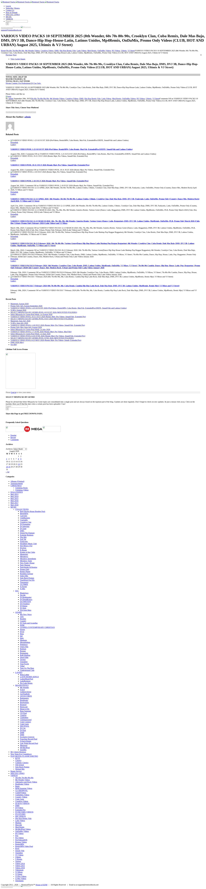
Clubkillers (24, 718)
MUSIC (13, 507)
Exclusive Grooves (27, 737)
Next (14, 55)
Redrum (23, 649)
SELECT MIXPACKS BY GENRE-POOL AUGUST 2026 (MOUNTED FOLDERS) (43, 312)
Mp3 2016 (14, 501)
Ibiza (22, 634)
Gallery (13, 145)
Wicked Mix (20, 769)
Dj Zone (23, 529)
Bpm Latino (24, 675)
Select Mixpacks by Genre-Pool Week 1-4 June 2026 (30, 334)
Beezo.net (24, 707)
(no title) (13, 345)
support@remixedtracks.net (11, 30)
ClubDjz (23, 715)
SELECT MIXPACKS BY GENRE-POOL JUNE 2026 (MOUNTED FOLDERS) (42, 338)
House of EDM (41, 885)
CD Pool (23, 713)
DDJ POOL (24, 726)
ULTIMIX (24, 584)
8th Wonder (24, 687)
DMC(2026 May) (17, 342)
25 (9, 467)
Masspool (23, 745)
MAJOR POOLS (21, 685)
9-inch (22, 690)
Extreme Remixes (26, 535)
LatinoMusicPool (26, 679)
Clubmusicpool (25, 720)
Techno (23, 660)
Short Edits (24, 657)
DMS (81, 99)
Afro (22, 617)
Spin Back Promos (27, 578)
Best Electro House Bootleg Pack (32, 511)
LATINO (18, 672)
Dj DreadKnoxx (26, 599)
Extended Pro (20, 810)
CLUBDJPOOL (21, 791)
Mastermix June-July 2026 (20, 321)
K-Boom (23, 550)
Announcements (16, 483)
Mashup (18, 823)
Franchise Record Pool (28, 739)
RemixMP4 (19, 844)
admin (10, 99)
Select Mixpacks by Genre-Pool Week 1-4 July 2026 (30, 329)
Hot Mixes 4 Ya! (26, 546)
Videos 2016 (20, 868)
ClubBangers (25, 518)
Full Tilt (23, 539)
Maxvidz (18, 825)
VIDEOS (14, 775)
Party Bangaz (25, 565)
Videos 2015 (20, 866)
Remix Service (16, 771)
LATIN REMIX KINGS (29, 677)
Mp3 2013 (14, 494)
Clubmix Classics (21, 763)
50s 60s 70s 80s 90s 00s (40, 99)
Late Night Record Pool (29, 743)
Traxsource (24, 582)
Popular (13, 435)
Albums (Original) (17, 481)
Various (18, 861)
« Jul (7, 472)
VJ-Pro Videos (20, 876)
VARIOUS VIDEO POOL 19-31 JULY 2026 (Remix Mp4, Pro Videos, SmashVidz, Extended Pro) (49, 165)
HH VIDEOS (20, 816)
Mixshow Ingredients (28, 559)
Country (23, 621)
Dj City (23, 728)
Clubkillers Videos (22, 795)
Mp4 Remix (116, 99)
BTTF (17, 758)
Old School (19, 765)
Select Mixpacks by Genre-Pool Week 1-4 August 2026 (31, 314)
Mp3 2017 (14, 503)
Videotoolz (19, 870)
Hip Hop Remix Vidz (92, 99)
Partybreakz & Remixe (28, 567)
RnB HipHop (25, 655)
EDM (22, 625)
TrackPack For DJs (27, 580)
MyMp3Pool (25, 748)
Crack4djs (24, 520)
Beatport (23, 705)
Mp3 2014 (14, 496)
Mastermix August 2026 (19, 304)
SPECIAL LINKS (17, 773)
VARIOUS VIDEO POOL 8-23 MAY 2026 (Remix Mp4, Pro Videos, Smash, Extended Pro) (45, 340)
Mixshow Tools (26, 561)
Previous (9, 55)
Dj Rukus (23, 606)
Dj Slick (23, 608)
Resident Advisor (26, 574)
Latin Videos (106, 99)
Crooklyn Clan (25, 522)
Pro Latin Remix (26, 683)
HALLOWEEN (16, 492)
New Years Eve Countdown (21, 754)
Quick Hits (24, 647)
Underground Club (27, 670)
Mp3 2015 (14, 499)
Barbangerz (24, 698)
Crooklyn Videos (71, 99)
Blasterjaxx (24, 593)
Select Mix (24, 576)
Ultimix (149, 99)
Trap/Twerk (24, 664)
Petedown (24, 645)
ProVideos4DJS (21, 840)
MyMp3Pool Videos (23, 829)
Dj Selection (24, 526)
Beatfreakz (24, 700)
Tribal (22, 666)
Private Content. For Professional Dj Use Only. (23, 83)
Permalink (14, 142)
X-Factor (23, 587)
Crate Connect (25, 722)
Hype (22, 632)
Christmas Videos (21, 490)
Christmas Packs (21, 488)
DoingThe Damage (27, 533)
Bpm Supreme (25, 711)
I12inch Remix (25, 741)
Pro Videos (19, 838)
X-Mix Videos (20, 879)
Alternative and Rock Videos (26, 782)
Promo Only (24, 569)
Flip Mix (23, 537)
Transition (24, 662)
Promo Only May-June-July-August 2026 (26, 327)
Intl (21, 636)
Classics (18, 760)
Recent (13, 437)
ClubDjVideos (20, 793)
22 (19, 464)
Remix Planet (25, 572)
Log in (13, 392)
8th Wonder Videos (57, 99)
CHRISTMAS (16, 486)
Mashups (23, 640)
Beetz (17, 786)
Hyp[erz (23, 548)
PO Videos (141, 99)
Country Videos (21, 797)
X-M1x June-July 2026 (19, 323)
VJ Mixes (19, 872)
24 (7, 467)
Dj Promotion (25, 524)
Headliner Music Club (28, 544)
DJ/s (17, 591)
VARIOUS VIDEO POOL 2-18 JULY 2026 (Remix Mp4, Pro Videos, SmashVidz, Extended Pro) (49, 181)
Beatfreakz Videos (22, 784)
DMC (22, 531)
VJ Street (155, 99)
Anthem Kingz (25, 692)
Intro (22, 638)
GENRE (18, 612)
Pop (16, 836)
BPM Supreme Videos (23, 788)
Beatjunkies (24, 702)
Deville (23, 595)
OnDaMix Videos (129, 99)
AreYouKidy (25, 694)
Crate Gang (24, 724)
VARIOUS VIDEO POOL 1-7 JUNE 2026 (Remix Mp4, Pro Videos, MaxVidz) (41, 332)
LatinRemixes (25, 681)
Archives (9, 449)
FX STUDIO (20, 814)
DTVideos (19, 808)
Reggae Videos (21, 842)
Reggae (23, 651)
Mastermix (24, 554)
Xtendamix (19, 881)
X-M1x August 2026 (18, 310)
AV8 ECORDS (26, 696)
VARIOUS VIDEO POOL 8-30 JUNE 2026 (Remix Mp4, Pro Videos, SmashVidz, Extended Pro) (47, 336)
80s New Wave (26, 614)
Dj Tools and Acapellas (29, 623)
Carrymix (23, 516)
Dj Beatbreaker (25, 597)
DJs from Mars (25, 610)
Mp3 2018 (14, 505)
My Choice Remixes (18, 752)
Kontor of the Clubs (27, 552)
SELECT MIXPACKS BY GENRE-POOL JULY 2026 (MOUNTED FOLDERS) (42, 319)
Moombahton (25, 642)
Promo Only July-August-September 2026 (26, 306)
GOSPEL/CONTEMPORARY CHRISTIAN (37, 627)
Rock (17, 848)
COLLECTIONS (22, 509)
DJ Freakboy (25, 604)
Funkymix (24, 541)
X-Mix (22, 589)
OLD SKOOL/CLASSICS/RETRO (24, 756)
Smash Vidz (19, 851)
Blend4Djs (24, 514)
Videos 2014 (20, 864)
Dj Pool (23, 730)
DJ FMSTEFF (25, 602)
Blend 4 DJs (24, 709)
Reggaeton (24, 653)
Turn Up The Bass (27, 668)
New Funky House (27, 563)
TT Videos (19, 855)
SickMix (23, 750)
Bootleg (23, 619)
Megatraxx (24, 556)
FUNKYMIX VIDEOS (24, 812)
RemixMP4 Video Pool (24, 846)
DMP (22, 733)
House (22, 629)
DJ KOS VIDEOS (22, 803)
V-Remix (18, 859)
